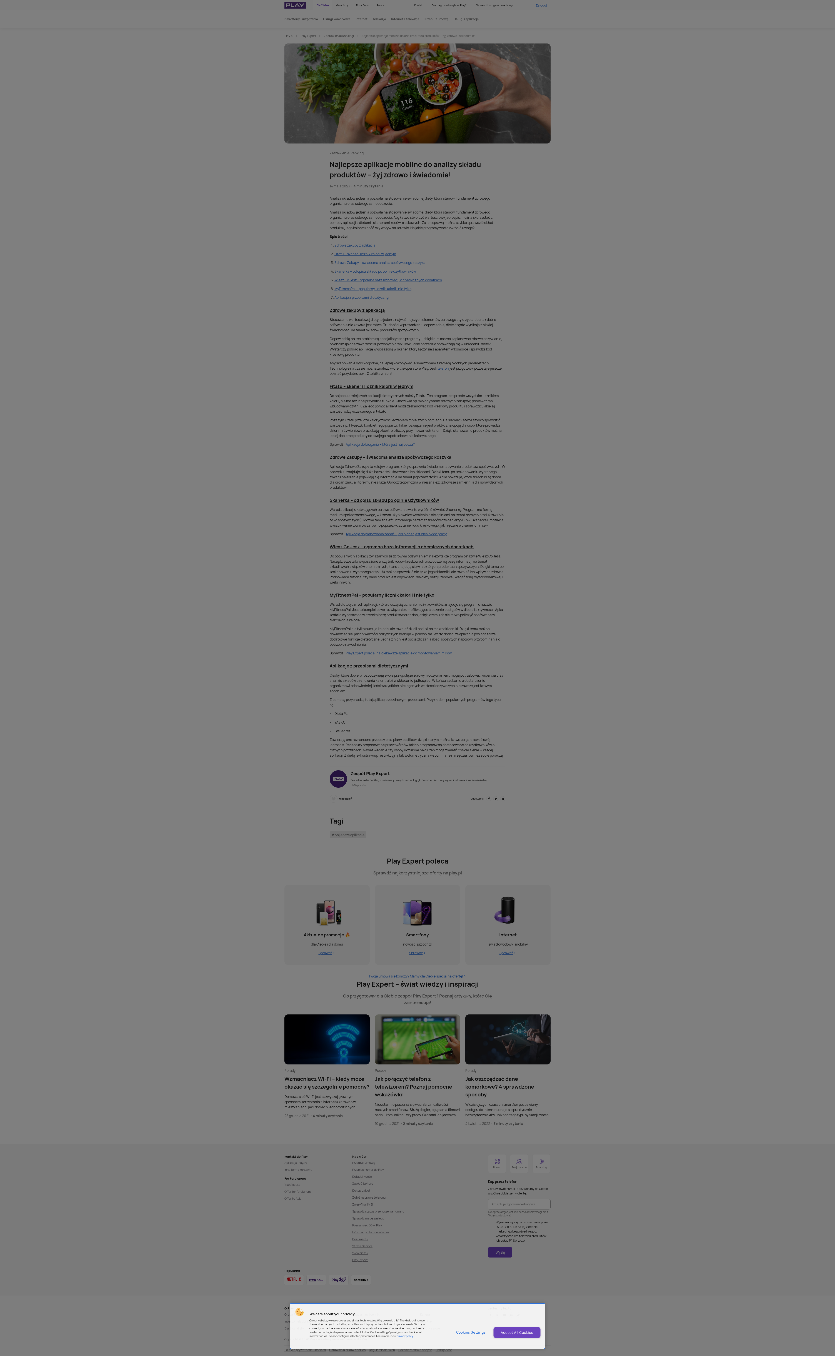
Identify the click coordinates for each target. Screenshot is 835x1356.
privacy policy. (405, 1336)
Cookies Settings (471, 1332)
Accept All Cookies (517, 1332)
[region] (417, 1326)
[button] (299, 1311)
